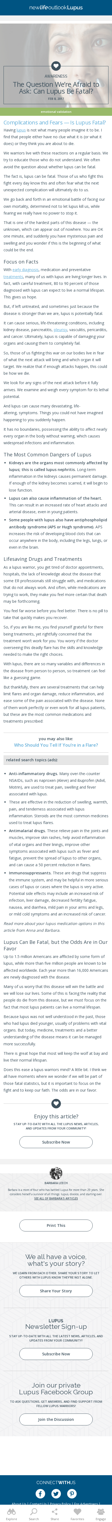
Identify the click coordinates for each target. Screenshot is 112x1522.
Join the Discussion (56, 1419)
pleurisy (60, 329)
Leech (56, 1183)
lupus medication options (68, 923)
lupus (21, 130)
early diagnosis (26, 269)
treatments (13, 276)
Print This (56, 1225)
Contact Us (38, 1504)
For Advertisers (86, 1504)
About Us (19, 1504)
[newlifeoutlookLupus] (56, 8)
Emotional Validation (56, 112)
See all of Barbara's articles (56, 1198)
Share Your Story (56, 1290)
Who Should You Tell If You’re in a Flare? (56, 745)
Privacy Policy (60, 1504)
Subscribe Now (56, 1142)
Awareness (56, 76)
